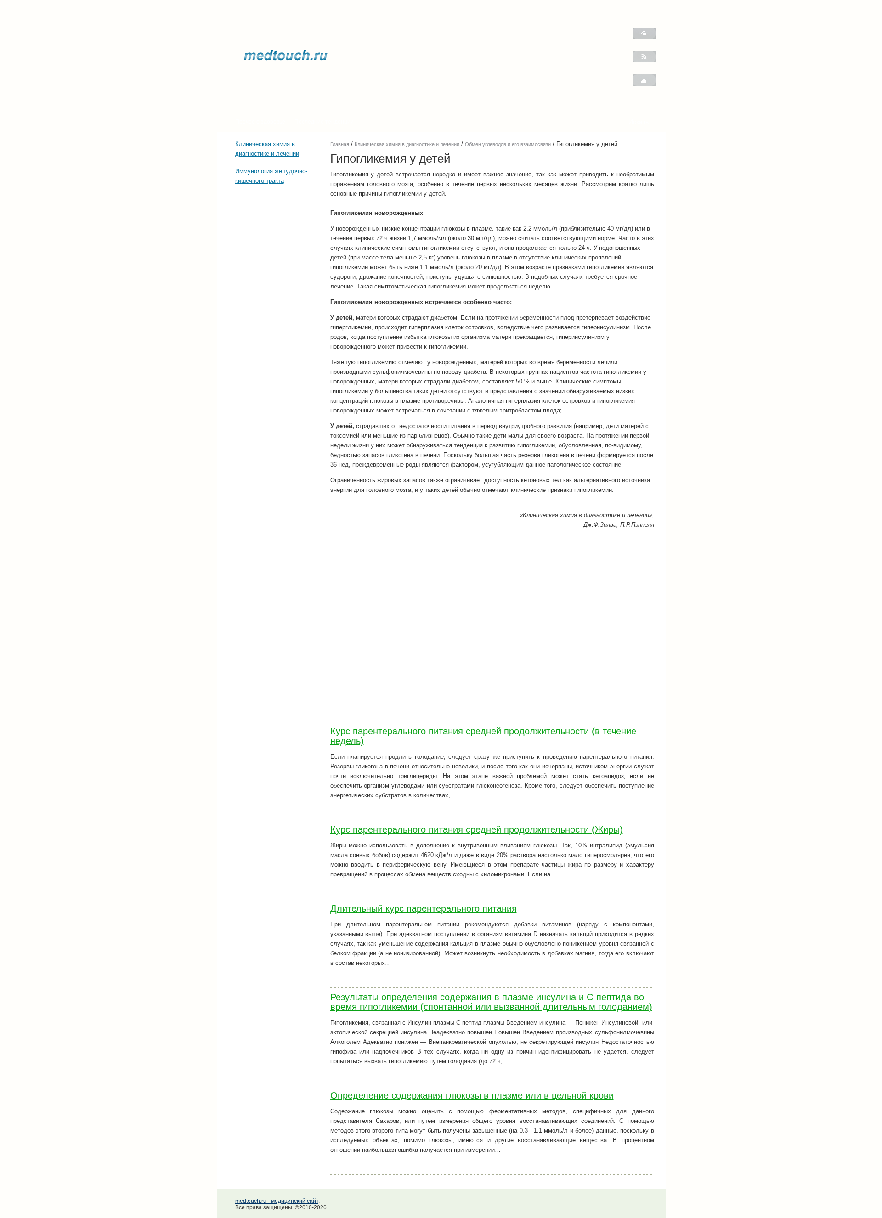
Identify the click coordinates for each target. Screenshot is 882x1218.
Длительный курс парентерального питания (423, 908)
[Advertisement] (263, 246)
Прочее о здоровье (260, 121)
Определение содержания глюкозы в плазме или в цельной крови (472, 1095)
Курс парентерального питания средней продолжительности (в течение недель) (483, 736)
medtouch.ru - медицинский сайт (276, 1201)
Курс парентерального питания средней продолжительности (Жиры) (476, 829)
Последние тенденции (324, 121)
